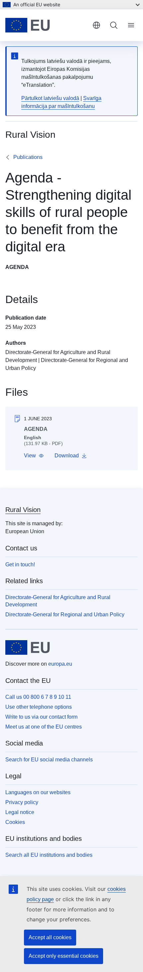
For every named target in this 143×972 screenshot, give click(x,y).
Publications (28, 157)
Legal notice (19, 812)
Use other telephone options (38, 707)
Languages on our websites (38, 792)
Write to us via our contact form (41, 717)
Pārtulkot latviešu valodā (50, 98)
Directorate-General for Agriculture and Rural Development (57, 600)
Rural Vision (23, 509)
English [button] (96, 25)
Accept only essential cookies (63, 956)
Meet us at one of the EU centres (43, 727)
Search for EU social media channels (49, 759)
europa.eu (60, 664)
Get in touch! (20, 564)
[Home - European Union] (46, 25)
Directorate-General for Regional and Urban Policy (64, 614)
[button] (34, 456)
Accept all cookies (50, 937)
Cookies (15, 822)
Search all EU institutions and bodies (48, 855)
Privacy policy (21, 802)
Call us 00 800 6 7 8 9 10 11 (38, 697)
